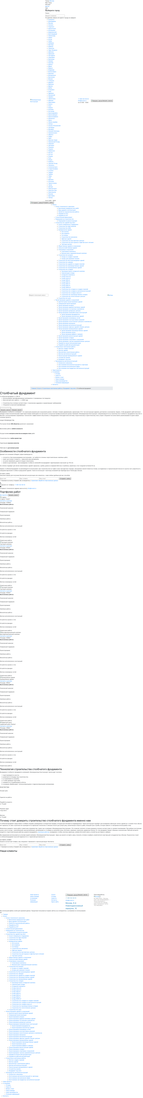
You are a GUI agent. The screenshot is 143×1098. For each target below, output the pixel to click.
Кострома (51, 111)
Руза (49, 158)
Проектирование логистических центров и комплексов (25, 1033)
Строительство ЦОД (15, 939)
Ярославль (51, 195)
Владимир (51, 70)
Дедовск (50, 82)
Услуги (53, 894)
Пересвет (51, 143)
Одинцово (51, 53)
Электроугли (52, 192)
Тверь (50, 176)
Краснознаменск (53, 116)
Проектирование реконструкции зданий (21, 1047)
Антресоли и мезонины (16, 1074)
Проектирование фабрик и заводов (22, 1045)
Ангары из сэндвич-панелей (20, 968)
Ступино (50, 170)
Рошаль (50, 156)
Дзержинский (52, 32)
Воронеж (51, 73)
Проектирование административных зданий (22, 1018)
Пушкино (51, 147)
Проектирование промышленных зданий (21, 1040)
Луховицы (51, 127)
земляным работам (43, 832)
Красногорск (52, 28)
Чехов (50, 185)
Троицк (50, 197)
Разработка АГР (13, 927)
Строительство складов (16, 981)
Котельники (51, 30)
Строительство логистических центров (24, 1008)
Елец (49, 91)
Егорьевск (51, 89)
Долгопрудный (52, 34)
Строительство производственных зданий (21, 977)
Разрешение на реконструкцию (18, 932)
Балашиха (51, 19)
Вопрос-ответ (10, 1088)
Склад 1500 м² (16, 991)
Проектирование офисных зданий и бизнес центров (24, 1038)
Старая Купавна (53, 169)
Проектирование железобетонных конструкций (23, 1024)
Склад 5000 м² (16, 997)
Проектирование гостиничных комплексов (21, 1020)
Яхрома (50, 194)
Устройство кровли (15, 1069)
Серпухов (51, 48)
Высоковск (51, 77)
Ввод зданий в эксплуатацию (17, 921)
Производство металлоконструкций (17, 1072)
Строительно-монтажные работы (16, 1058)
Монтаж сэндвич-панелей (16, 1060)
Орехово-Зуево (52, 140)
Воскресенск (52, 75)
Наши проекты (34, 894)
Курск (50, 120)
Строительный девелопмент (14, 928)
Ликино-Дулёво (52, 122)
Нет (48, 6)
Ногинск (50, 25)
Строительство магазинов (20, 948)
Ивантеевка (51, 102)
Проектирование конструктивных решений (22, 1031)
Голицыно (51, 80)
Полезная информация (12, 1094)
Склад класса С (16, 990)
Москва (52, 1)
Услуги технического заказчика (15, 918)
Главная (5, 914)
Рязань (50, 160)
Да (46, 6)
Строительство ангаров (16, 966)
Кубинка (50, 46)
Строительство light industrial (17, 937)
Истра (50, 39)
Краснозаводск (52, 115)
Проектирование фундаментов (21, 1026)
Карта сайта (55, 902)
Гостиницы (15, 946)
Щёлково (51, 52)
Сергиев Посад (52, 163)
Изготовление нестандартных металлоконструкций (24, 1079)
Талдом (50, 172)
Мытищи (50, 44)
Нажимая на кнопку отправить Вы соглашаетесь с (29, 480)
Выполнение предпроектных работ (19, 919)
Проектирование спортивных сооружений (21, 1051)
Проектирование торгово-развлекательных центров (24, 1053)
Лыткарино (51, 55)
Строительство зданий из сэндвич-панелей (22, 975)
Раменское (51, 151)
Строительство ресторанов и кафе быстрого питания (28, 954)
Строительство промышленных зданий (20, 979)
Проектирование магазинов (17, 1035)
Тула (49, 178)
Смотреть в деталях (6, 501)
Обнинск (50, 134)
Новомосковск (52, 133)
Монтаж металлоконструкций (18, 1065)
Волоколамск (52, 71)
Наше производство (12, 1092)
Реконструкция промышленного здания (20, 1067)
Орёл (49, 138)
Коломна (50, 109)
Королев (50, 62)
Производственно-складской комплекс (23, 982)
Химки (50, 37)
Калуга (50, 104)
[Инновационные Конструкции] (36, 100)
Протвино (51, 145)
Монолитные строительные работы (19, 1063)
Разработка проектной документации (20, 1054)
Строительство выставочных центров (23, 952)
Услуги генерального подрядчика (19, 936)
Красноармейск (53, 113)
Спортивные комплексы (19, 963)
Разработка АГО (13, 925)
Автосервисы (16, 945)
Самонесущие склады (18, 984)
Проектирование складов (16, 1049)
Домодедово (52, 21)
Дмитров (51, 84)
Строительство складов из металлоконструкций (26, 1002)
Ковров (50, 107)
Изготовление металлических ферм (19, 1078)
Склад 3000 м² (16, 995)
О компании (33, 898)
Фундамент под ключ (15, 1070)
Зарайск (50, 97)
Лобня (50, 41)
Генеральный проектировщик (18, 1015)
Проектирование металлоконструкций (20, 1036)
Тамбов (50, 174)
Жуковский (51, 95)
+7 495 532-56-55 (83, 99)
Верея (50, 66)
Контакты (54, 900)
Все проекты (4, 495)
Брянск (50, 64)
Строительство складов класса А (22, 1004)
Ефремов (51, 93)
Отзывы (53, 896)
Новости (54, 898)
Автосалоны (15, 943)
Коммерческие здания (15, 941)
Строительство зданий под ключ (16, 934)
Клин (49, 106)
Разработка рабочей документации (19, 1056)
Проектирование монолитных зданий (23, 1027)
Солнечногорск (52, 167)
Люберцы (51, 43)
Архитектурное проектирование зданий (21, 1013)
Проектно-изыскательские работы (19, 923)
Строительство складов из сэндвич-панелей (25, 1000)
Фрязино (50, 179)
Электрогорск (52, 188)
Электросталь (52, 190)
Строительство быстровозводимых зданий (22, 972)
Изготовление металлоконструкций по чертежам (23, 1076)
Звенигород (51, 98)
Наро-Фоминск (52, 50)
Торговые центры (17, 955)
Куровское (51, 118)
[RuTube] (110, 295)
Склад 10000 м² (16, 999)
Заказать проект (17, 410)
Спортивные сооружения (16, 961)
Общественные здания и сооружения (20, 957)
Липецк (50, 124)
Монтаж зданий (13, 1061)
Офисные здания (17, 950)
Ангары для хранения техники (21, 970)
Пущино (50, 149)
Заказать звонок (107, 100)
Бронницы (51, 59)
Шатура (50, 187)
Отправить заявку (48, 202)
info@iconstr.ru (82, 100)
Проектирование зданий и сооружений (17, 1011)
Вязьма (50, 79)
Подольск (51, 26)
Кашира (50, 61)
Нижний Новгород (53, 131)
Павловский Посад (54, 142)
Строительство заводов (16, 973)
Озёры (50, 136)
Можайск (51, 129)
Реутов (50, 152)
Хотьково (51, 181)
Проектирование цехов (19, 1044)
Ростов (50, 154)
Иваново (50, 100)
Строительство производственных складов (25, 1006)
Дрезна (50, 86)
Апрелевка (51, 57)
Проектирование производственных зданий (25, 1042)
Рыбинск (50, 161)
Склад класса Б (16, 988)
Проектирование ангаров (16, 1017)
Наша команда (34, 896)
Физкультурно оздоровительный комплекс (24, 964)
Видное (50, 68)
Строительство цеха (15, 1009)
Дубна (50, 88)
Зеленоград (51, 35)
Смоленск (51, 165)
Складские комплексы (18, 986)
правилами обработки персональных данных (45, 480)
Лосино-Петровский (54, 125)
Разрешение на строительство (15, 930)
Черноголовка (52, 183)
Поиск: (47, 13)
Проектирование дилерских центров (20, 1022)
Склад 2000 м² (16, 993)
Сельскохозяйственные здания (18, 959)
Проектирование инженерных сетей (20, 1029)
